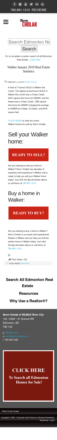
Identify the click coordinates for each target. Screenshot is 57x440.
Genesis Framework (46, 417)
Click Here (35, 59)
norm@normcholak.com (16, 336)
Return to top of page (10, 411)
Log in (52, 420)
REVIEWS (39, 9)
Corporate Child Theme (25, 417)
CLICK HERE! (15, 120)
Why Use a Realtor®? (29, 300)
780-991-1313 (29, 183)
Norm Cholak (31, 82)
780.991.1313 (20, 9)
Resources (28, 293)
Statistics (25, 263)
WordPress (44, 420)
